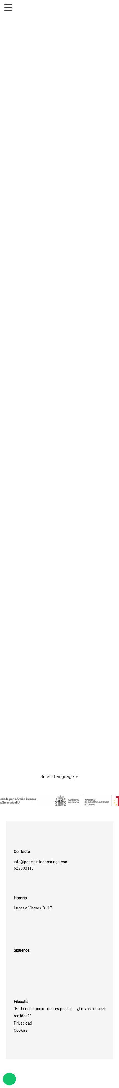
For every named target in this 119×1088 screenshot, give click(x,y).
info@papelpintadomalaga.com (41, 862)
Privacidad (23, 1023)
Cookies (20, 1030)
